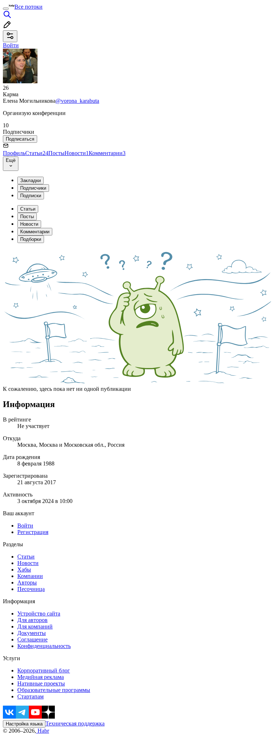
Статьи (36, 153)
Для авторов (32, 620)
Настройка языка (24, 724)
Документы (31, 633)
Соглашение (32, 639)
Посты (56, 153)
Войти (25, 525)
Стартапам (30, 696)
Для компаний (35, 626)
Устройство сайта (38, 613)
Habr (42, 731)
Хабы (24, 569)
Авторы (27, 582)
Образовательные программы (53, 690)
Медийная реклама (40, 677)
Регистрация (32, 532)
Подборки (30, 239)
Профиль (14, 153)
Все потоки (28, 7)
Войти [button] (11, 45)
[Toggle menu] (6, 9)
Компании (30, 576)
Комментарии (107, 153)
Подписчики (33, 188)
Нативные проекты (41, 683)
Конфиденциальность (44, 646)
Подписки (30, 195)
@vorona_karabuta (77, 101)
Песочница (31, 589)
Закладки (30, 180)
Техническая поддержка (75, 723)
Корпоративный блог (43, 670)
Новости (77, 153)
